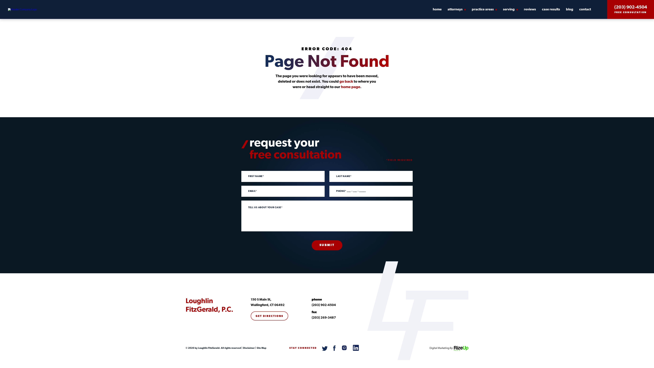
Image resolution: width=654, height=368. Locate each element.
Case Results (551, 9)
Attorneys (455, 9)
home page (350, 87)
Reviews (530, 9)
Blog (569, 9)
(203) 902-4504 (630, 7)
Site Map (261, 348)
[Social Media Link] (325, 350)
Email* (252, 191)
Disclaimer (249, 348)
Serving (509, 9)
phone (317, 299)
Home (437, 9)
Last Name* (344, 176)
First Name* (256, 176)
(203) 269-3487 (324, 317)
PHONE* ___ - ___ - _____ (351, 191)
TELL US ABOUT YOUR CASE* (265, 207)
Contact (585, 9)
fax (314, 312)
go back (346, 82)
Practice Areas (483, 9)
